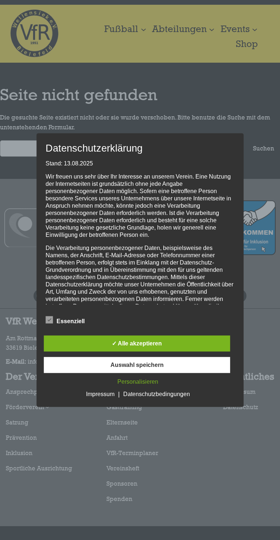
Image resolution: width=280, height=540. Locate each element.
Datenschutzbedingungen (156, 394)
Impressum (100, 394)
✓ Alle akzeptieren (137, 343)
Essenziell (71, 321)
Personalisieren (137, 381)
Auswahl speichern (137, 364)
